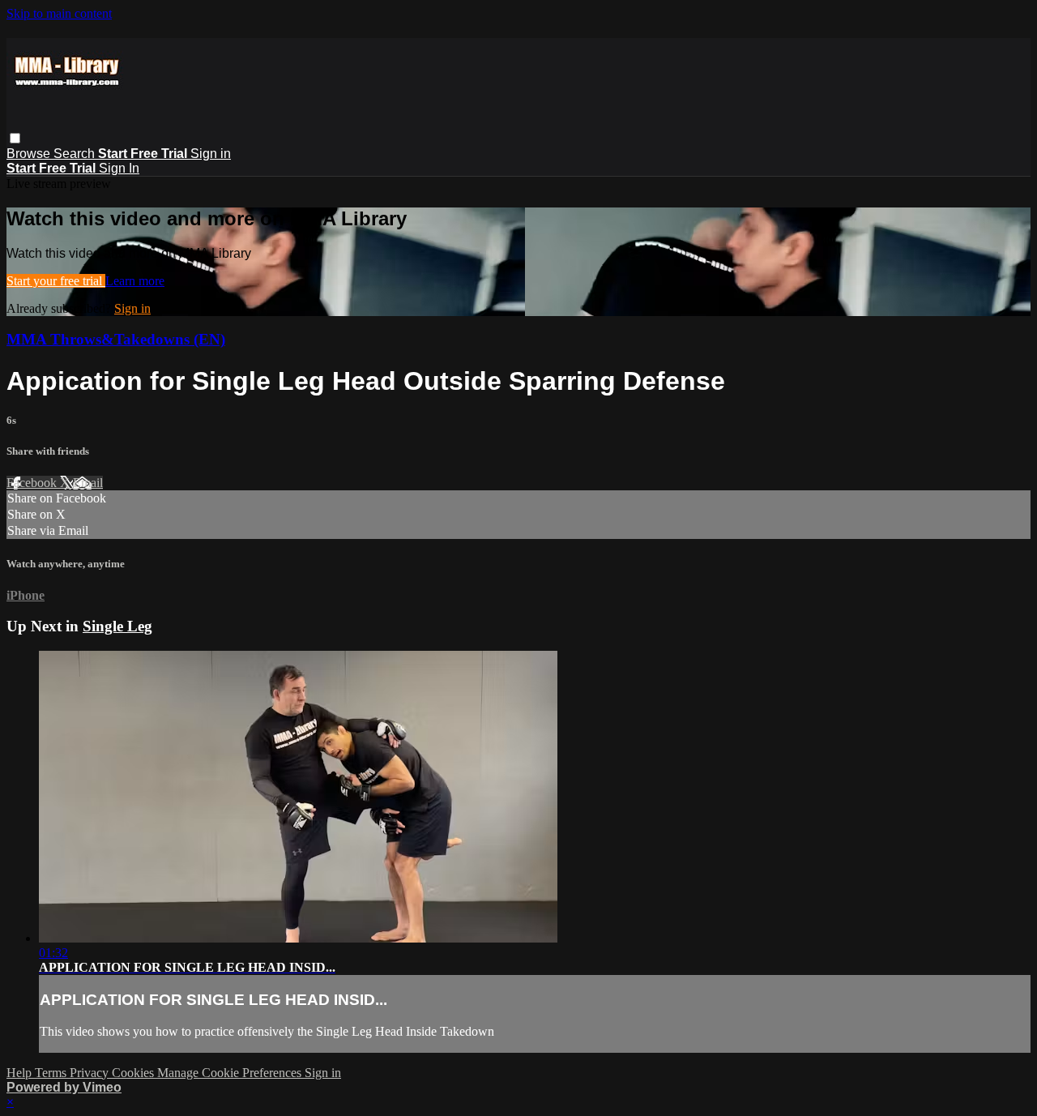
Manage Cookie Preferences (231, 1073)
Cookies (134, 1073)
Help (20, 1073)
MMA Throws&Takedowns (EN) (115, 339)
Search (75, 153)
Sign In (119, 168)
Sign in (210, 153)
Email (88, 483)
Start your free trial (55, 281)
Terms (52, 1073)
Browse (29, 153)
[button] (15, 138)
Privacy (91, 1073)
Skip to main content (59, 13)
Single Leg (117, 626)
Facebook (33, 483)
